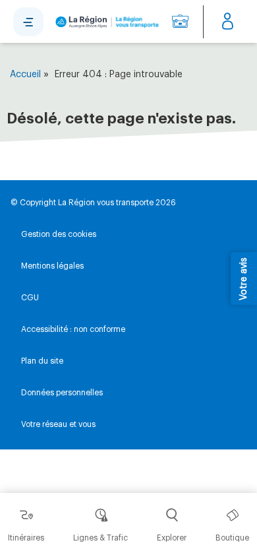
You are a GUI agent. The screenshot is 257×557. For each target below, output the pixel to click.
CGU (30, 298)
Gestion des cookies (58, 234)
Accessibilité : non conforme (73, 329)
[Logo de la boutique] (105, 21)
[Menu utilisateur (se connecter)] (228, 22)
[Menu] (28, 21)
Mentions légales (52, 266)
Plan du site (42, 361)
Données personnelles (62, 393)
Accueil (25, 74)
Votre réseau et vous (58, 424)
